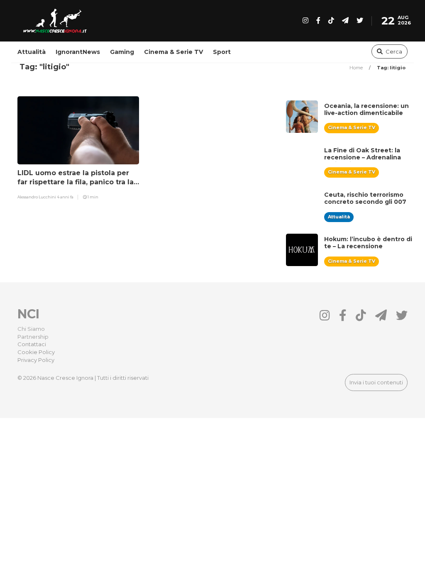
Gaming (122, 52)
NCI (28, 314)
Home (356, 68)
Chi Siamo (31, 328)
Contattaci (31, 344)
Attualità (31, 52)
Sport (222, 52)
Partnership (33, 336)
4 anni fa (65, 197)
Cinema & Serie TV (173, 52)
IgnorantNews (78, 52)
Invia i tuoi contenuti (376, 382)
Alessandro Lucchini (37, 197)
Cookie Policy (36, 352)
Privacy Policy (35, 360)
